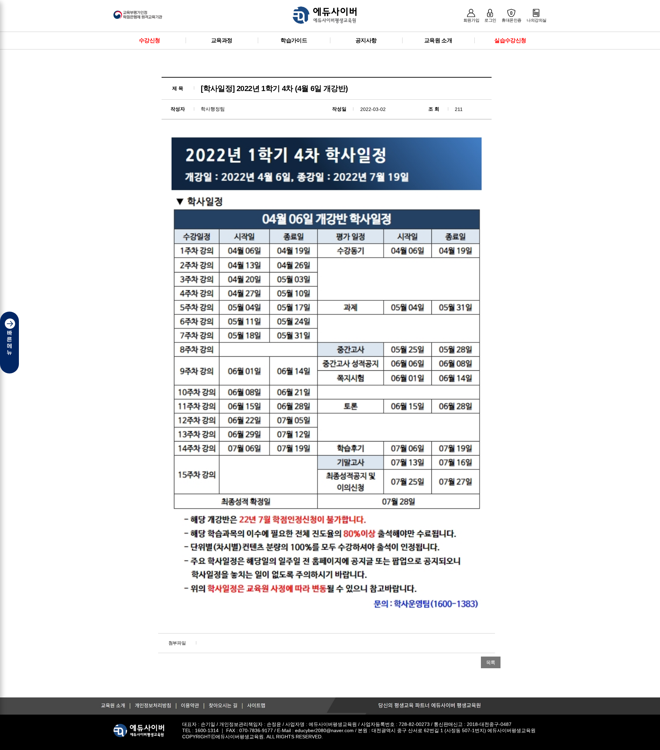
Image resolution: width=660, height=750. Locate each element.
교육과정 (221, 40)
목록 (490, 662)
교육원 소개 (438, 40)
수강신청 (149, 40)
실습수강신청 (510, 40)
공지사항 (366, 40)
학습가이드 (293, 40)
